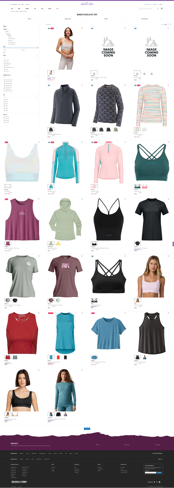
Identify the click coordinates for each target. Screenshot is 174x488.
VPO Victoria (24, 475)
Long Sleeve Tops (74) (11, 38)
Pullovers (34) (10, 40)
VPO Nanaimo (13, 474)
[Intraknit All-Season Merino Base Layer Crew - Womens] (65, 390)
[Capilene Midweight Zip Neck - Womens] (65, 105)
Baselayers (22, 11)
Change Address (100, 468)
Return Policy (77, 468)
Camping (21, 459)
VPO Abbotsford (13, 467)
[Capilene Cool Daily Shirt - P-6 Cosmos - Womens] (108, 48)
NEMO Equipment (42, 453)
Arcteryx (27, 453)
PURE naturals (34, 453)
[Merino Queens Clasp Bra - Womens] (22, 390)
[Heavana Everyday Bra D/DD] (108, 276)
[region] (154, 482)
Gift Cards (27, 4)
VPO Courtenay (13, 470)
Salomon (61, 453)
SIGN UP (159, 472)
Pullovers (106, 18)
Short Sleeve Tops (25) (11, 42)
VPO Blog (53, 470)
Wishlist (99, 470)
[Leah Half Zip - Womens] (108, 162)
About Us (53, 468)
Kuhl (66, 453)
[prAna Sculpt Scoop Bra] (65, 48)
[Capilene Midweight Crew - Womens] (108, 105)
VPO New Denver (13, 477)
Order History (100, 467)
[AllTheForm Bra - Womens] (151, 276)
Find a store (128, 444)
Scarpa (49, 453)
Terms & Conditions (124, 472)
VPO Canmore (13, 468)
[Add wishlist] (81, 28)
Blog (19, 4)
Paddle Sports (39, 459)
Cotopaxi (76, 453)
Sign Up (122, 468)
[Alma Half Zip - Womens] (65, 162)
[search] (158, 9)
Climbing (27, 459)
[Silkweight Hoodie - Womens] (65, 219)
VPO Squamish (24, 470)
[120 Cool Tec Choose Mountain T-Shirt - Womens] (22, 276)
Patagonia (21, 453)
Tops (25, 11)
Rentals (23, 4)
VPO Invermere (13, 472)
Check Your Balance (124, 470)
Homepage (13, 11)
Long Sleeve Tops (68, 18)
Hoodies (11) (10, 36)
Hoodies (29, 18)
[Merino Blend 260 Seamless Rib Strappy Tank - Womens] (108, 219)
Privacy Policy (20, 486)
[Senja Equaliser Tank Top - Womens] (65, 333)
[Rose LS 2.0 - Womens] (151, 48)
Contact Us (158, 444)
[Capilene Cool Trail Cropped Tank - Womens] (22, 219)
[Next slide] (162, 19)
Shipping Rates (77, 470)
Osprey (70, 453)
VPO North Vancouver (25, 467)
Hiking (33, 459)
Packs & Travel (46, 459)
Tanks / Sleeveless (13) (11, 44)
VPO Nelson (13, 475)
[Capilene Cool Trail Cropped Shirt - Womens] (108, 333)
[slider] (3, 47)
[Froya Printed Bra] (22, 162)
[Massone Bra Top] (22, 333)
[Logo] (87, 3)
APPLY (4, 52)
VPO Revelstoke (24, 468)
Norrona (55, 453)
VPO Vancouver (24, 472)
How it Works (123, 467)
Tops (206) (9, 34)
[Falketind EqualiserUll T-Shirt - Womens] (151, 219)
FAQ (98, 444)
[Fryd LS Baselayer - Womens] (151, 105)
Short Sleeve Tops (144, 18)
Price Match (77, 472)
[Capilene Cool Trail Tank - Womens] (151, 333)
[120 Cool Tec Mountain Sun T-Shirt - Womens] (65, 276)
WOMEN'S (17, 11)
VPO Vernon (24, 474)
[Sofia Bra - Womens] (151, 162)
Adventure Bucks (14, 4)
